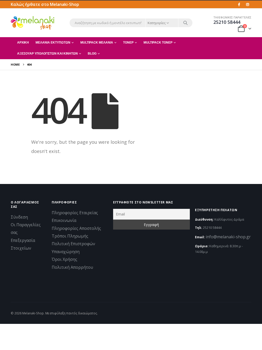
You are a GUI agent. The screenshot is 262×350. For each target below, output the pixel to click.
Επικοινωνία (64, 220)
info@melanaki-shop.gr (228, 237)
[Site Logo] (32, 22)
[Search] (185, 22)
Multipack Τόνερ (158, 42)
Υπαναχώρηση (66, 251)
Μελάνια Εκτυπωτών (53, 42)
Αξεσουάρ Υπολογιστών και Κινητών (47, 53)
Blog (92, 53)
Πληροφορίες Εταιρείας (75, 212)
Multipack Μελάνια (96, 42)
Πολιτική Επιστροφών (73, 243)
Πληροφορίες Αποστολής (76, 228)
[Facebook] (239, 4)
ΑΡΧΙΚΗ (23, 42)
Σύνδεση (19, 217)
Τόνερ (128, 42)
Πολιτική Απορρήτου (72, 267)
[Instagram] (247, 4)
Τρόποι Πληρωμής (70, 236)
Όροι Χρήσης (64, 259)
